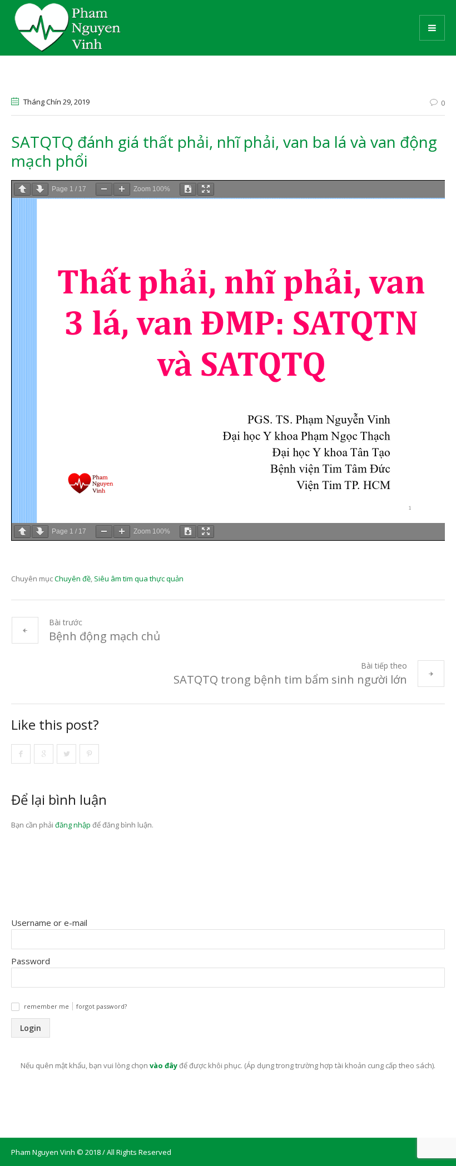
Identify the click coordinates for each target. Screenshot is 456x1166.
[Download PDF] (188, 189)
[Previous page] (22, 189)
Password (30, 960)
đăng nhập (73, 825)
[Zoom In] (121, 189)
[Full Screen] (205, 189)
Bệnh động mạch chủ (104, 636)
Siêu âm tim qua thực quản (139, 579)
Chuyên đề (72, 579)
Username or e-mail (49, 922)
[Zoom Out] (104, 189)
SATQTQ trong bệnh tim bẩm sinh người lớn (290, 679)
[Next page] (40, 189)
